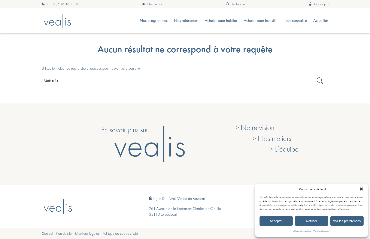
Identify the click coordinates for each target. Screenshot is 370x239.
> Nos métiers (271, 138)
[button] (361, 189)
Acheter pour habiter (221, 20)
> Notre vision (254, 127)
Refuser (311, 221)
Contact (47, 233)
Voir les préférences (347, 221)
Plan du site (64, 233)
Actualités (320, 20)
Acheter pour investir (260, 20)
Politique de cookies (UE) (120, 233)
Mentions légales (321, 231)
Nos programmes (154, 20)
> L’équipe (284, 149)
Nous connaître (294, 20)
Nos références (186, 20)
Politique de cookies (301, 231)
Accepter (276, 221)
